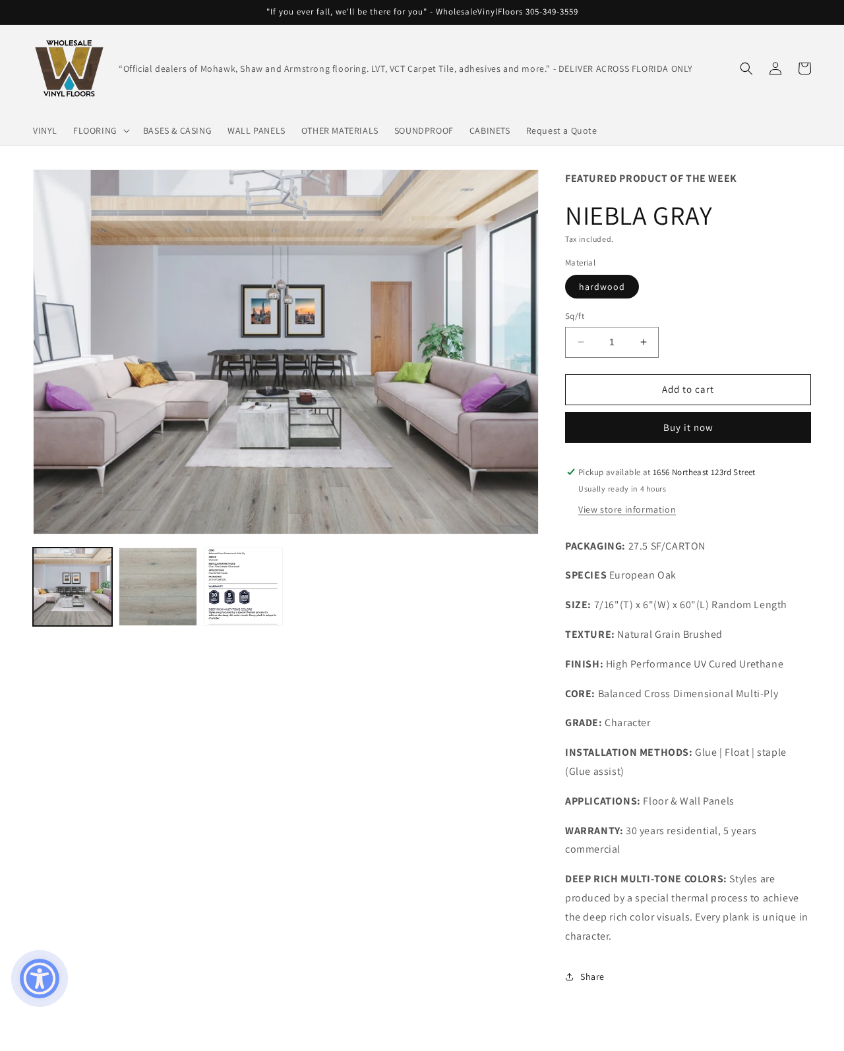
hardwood (602, 287)
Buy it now (688, 427)
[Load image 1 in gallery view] (72, 587)
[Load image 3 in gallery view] (243, 587)
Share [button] (592, 976)
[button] (100, 130)
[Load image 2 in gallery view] (158, 587)
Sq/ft (574, 316)
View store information (627, 509)
